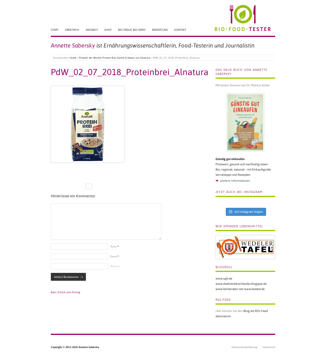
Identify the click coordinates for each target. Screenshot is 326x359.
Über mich (72, 29)
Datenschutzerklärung (244, 347)
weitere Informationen (235, 180)
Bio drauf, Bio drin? (132, 29)
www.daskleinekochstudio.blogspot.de (241, 284)
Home (72, 57)
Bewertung (160, 29)
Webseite (115, 266)
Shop (108, 29)
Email (114, 256)
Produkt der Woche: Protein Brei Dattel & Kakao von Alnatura (114, 57)
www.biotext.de (254, 289)
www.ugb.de (224, 278)
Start (54, 29)
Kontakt (180, 29)
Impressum (269, 347)
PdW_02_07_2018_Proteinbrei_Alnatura (129, 72)
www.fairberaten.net (229, 289)
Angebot (92, 29)
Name (114, 246)
